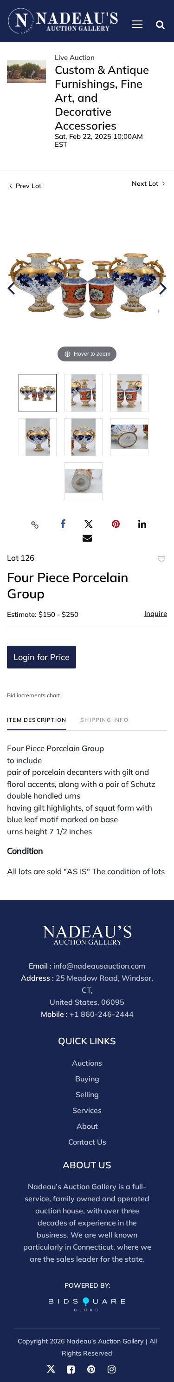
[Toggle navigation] (137, 24)
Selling (87, 1094)
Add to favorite (161, 559)
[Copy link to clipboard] (34, 524)
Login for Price (41, 657)
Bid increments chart (33, 695)
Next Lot (146, 184)
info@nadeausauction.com (99, 965)
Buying (87, 1078)
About (87, 1126)
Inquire (155, 613)
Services (87, 1110)
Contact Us (87, 1141)
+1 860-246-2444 (102, 1014)
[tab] (36, 723)
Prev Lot (27, 186)
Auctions (87, 1063)
